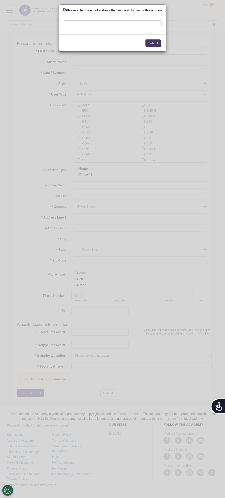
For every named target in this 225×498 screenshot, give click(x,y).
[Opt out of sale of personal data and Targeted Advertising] (7, 490)
